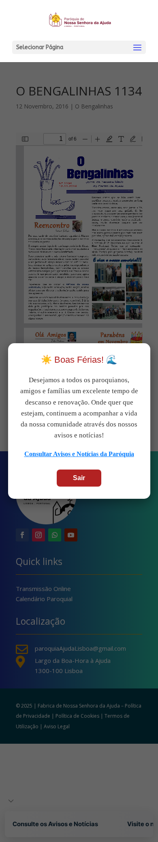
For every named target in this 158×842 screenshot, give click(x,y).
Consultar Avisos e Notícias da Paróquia (79, 453)
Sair (79, 477)
